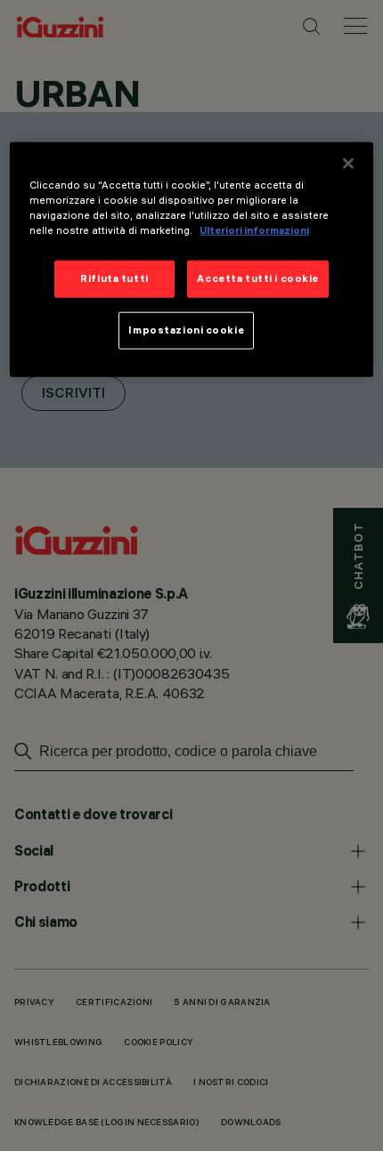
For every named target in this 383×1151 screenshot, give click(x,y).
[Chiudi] (348, 163)
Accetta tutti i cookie (258, 278)
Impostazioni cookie (186, 330)
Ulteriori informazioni (254, 230)
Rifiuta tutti (114, 278)
